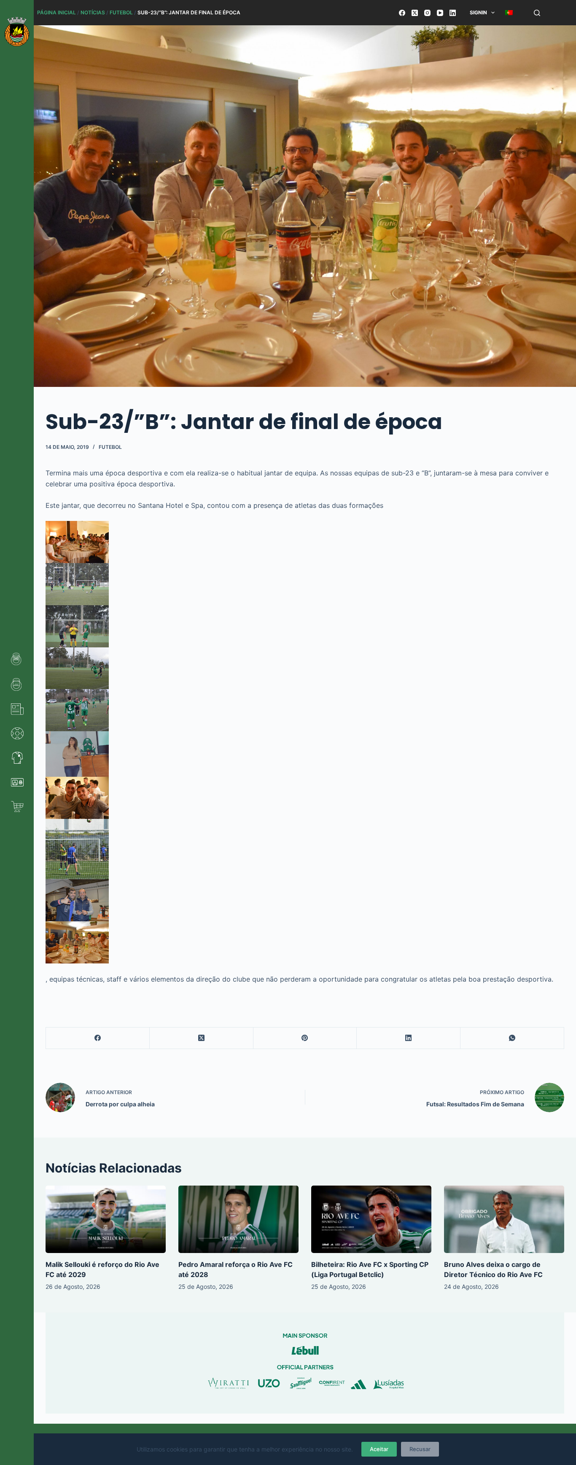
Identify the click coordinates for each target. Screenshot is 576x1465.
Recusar (420, 1449)
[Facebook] (402, 13)
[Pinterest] (305, 1038)
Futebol (121, 12)
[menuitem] (509, 12)
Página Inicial (56, 12)
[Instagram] (427, 13)
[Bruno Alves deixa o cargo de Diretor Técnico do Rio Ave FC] (504, 1219)
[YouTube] (440, 13)
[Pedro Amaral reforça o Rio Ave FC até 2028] (238, 1219)
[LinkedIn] (452, 13)
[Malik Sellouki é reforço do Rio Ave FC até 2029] (106, 1219)
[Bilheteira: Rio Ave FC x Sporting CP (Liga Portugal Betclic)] (371, 1219)
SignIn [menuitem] (478, 12)
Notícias (93, 12)
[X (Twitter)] (415, 13)
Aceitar (379, 1449)
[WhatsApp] (512, 1038)
